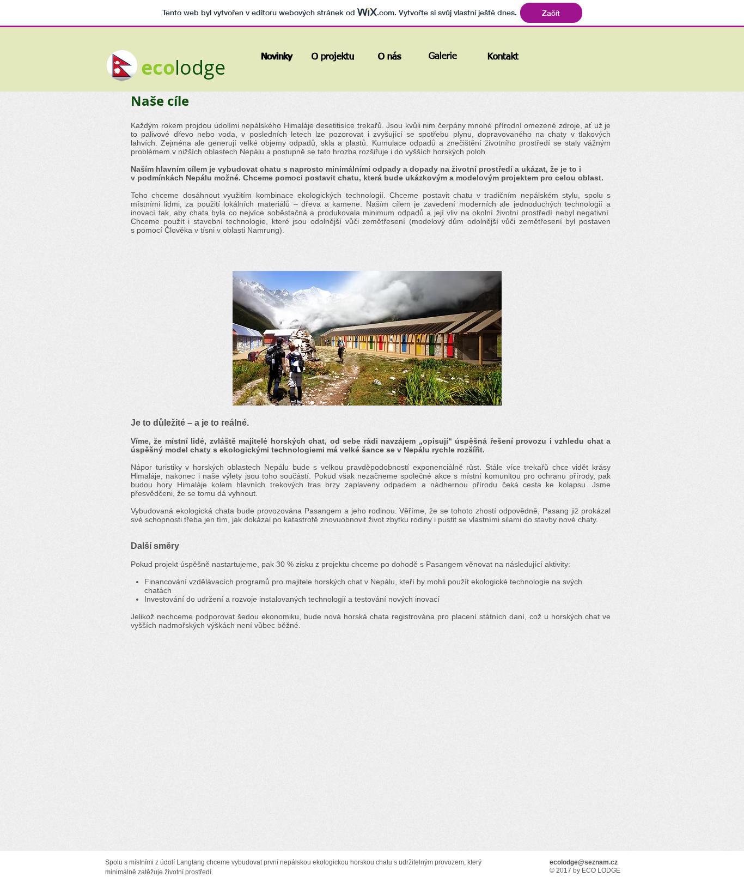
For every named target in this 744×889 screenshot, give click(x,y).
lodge (200, 67)
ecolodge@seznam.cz (584, 862)
